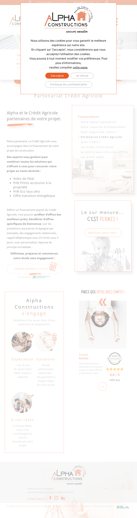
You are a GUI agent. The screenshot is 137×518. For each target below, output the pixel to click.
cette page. (80, 67)
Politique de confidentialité (68, 84)
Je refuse (82, 75)
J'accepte (57, 75)
